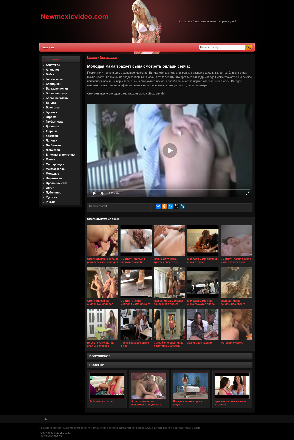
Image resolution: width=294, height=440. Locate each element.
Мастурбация (55, 164)
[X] (176, 206)
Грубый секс (54, 121)
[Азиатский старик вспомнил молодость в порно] (148, 386)
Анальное (52, 69)
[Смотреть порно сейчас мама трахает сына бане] (236, 256)
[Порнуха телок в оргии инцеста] (190, 386)
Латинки (51, 140)
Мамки (50, 159)
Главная (48, 47)
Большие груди (56, 93)
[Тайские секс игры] (107, 386)
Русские (51, 197)
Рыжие (50, 202)
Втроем (51, 117)
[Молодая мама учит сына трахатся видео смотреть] (202, 298)
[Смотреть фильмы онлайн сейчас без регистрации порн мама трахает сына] (136, 256)
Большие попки (57, 88)
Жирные (51, 131)
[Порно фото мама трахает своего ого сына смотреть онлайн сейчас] (169, 256)
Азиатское (53, 65)
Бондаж (51, 102)
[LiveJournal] (182, 206)
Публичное (53, 192)
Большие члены (57, 98)
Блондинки (53, 83)
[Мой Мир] (170, 206)
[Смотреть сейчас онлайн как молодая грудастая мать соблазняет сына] (102, 298)
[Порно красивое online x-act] (136, 340)
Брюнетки (53, 107)
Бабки (50, 74)
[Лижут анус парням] (202, 340)
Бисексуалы (54, 79)
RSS (44, 418)
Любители (53, 150)
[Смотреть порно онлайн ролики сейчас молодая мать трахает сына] (102, 256)
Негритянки (54, 178)
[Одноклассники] (164, 206)
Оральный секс (56, 183)
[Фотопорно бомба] (236, 340)
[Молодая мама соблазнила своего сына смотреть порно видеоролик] (236, 298)
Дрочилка (52, 126)
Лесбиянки (53, 145)
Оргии (50, 187)
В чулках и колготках (60, 154)
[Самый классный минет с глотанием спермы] (169, 340)
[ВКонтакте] (158, 206)
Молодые (52, 173)
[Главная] (74, 19)
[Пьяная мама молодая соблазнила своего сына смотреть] (169, 298)
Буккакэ (51, 112)
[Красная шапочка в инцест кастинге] (232, 386)
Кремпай (52, 135)
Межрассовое (55, 169)
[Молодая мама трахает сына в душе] (202, 256)
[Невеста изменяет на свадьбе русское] (102, 340)
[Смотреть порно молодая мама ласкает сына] (136, 298)
